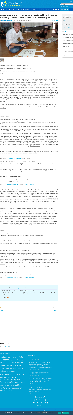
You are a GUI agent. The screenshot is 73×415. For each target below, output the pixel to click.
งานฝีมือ (7, 365)
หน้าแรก (5, 9)
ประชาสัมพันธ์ (26, 9)
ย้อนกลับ (56, 310)
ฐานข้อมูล (45, 9)
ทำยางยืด (14, 374)
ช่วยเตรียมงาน (16, 368)
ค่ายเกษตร (8, 362)
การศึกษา (3, 357)
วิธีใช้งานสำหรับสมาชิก (40, 400)
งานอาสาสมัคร (14, 9)
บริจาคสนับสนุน (40, 405)
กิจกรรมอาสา (4, 307)
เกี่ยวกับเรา (55, 9)
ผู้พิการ (17, 379)
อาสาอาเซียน (16, 388)
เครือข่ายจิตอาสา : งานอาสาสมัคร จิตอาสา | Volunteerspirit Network (41, 410)
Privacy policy (65, 412)
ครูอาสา (6, 360)
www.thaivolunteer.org (29, 184)
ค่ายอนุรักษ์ (20, 360)
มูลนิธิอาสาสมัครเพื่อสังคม (7, 20)
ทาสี (19, 371)
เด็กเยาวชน (7, 391)
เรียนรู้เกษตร (13, 391)
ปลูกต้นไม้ (2, 377)
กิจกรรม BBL (9, 357)
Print (65, 31)
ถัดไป (2, 310)
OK (59, 412)
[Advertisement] (29, 329)
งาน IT (11, 362)
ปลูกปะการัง (8, 377)
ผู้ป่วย (13, 380)
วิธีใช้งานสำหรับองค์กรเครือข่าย (40, 403)
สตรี (9, 382)
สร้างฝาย (21, 382)
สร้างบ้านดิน (14, 382)
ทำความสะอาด (5, 374)
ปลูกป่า (14, 377)
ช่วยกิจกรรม (9, 369)
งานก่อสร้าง (16, 362)
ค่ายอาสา (3, 362)
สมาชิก (65, 9)
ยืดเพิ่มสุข (31, 358)
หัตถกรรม (9, 385)
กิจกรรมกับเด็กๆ (18, 357)
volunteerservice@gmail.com (15, 158)
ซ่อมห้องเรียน (10, 371)
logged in (7, 346)
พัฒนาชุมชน (4, 382)
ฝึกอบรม (21, 379)
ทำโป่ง (18, 374)
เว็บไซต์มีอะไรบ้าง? (40, 397)
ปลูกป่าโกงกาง (8, 379)
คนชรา (1, 360)
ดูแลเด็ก (16, 371)
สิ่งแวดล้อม (2, 385)
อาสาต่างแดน (10, 388)
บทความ (35, 9)
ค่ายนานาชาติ (13, 360)
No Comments (55, 20)
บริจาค (22, 374)
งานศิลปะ (56, 307)
